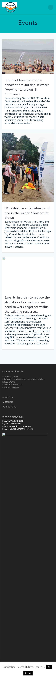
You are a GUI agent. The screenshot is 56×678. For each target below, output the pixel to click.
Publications (9, 406)
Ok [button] (49, 667)
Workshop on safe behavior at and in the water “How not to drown (27, 213)
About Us (7, 397)
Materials (7, 401)
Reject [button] (28, 673)
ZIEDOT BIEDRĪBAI (12, 417)
